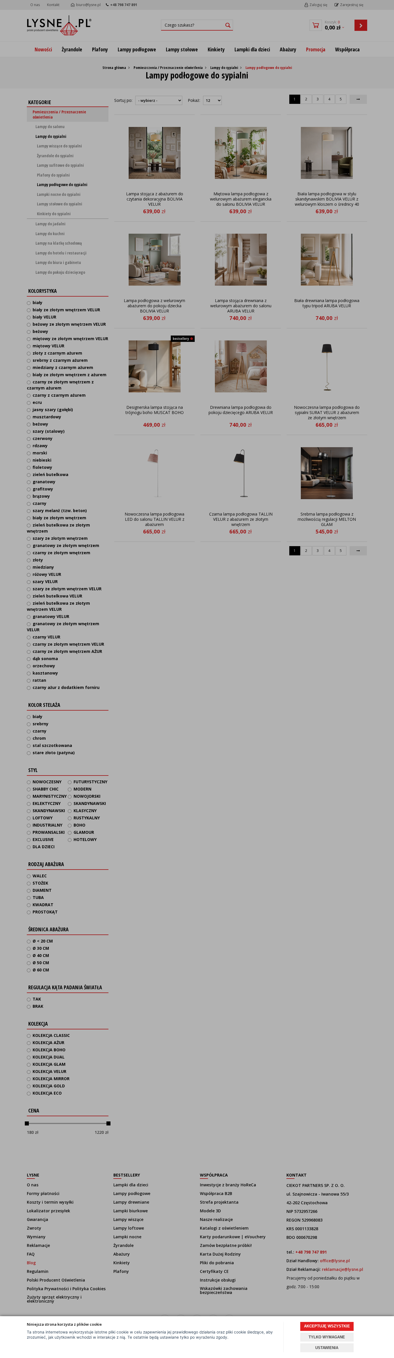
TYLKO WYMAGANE (327, 1337)
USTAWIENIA (326, 1348)
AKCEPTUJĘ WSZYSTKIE (327, 1326)
